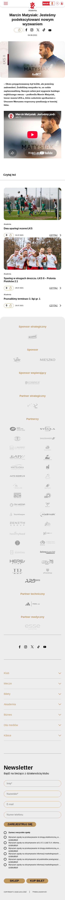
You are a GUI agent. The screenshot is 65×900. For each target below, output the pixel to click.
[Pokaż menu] (6, 3)
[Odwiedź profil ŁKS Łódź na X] (32, 647)
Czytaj (53, 235)
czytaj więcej (13, 840)
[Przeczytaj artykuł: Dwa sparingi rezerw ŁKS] (32, 203)
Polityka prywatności (40, 892)
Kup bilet (37, 880)
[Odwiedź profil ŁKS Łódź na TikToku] (38, 647)
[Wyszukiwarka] (57, 3)
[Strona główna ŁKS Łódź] (32, 5)
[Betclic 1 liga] (48, 3)
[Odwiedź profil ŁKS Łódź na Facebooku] (19, 647)
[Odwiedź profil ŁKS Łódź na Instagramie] (25, 647)
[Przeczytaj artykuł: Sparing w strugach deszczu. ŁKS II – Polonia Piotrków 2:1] (32, 253)
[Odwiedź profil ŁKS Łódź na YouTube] (44, 647)
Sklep (14, 880)
